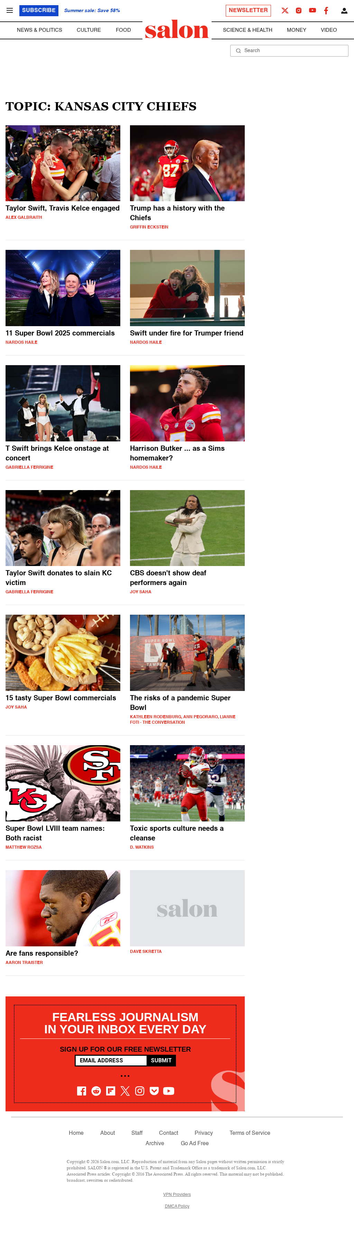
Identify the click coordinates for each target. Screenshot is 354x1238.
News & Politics (39, 30)
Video (329, 30)
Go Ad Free (195, 1144)
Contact (168, 1133)
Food (123, 30)
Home (76, 1133)
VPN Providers (177, 1195)
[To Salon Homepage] (177, 29)
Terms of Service (250, 1133)
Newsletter (248, 10)
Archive (155, 1144)
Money (296, 30)
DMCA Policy (177, 1207)
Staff (136, 1133)
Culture (89, 30)
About (107, 1133)
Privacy (204, 1133)
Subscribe (39, 10)
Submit (161, 1060)
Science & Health (247, 30)
